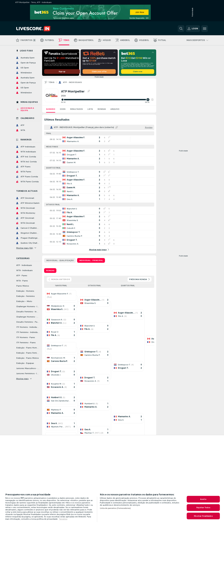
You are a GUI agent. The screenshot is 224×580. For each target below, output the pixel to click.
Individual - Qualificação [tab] (60, 260)
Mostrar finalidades (203, 516)
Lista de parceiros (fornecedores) (115, 508)
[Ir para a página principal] (39, 28)
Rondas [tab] (50, 270)
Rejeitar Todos (203, 507)
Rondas (101, 109)
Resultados (76, 109)
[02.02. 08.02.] (107, 99)
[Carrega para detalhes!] (99, 139)
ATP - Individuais (72, 82)
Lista (90, 109)
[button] (152, 99)
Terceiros (63, 519)
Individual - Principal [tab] (91, 260)
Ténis (51, 82)
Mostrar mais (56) (24, 248)
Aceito (203, 499)
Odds (62, 109)
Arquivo (114, 109)
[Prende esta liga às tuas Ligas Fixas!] (88, 91)
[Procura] (181, 28)
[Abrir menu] (204, 28)
